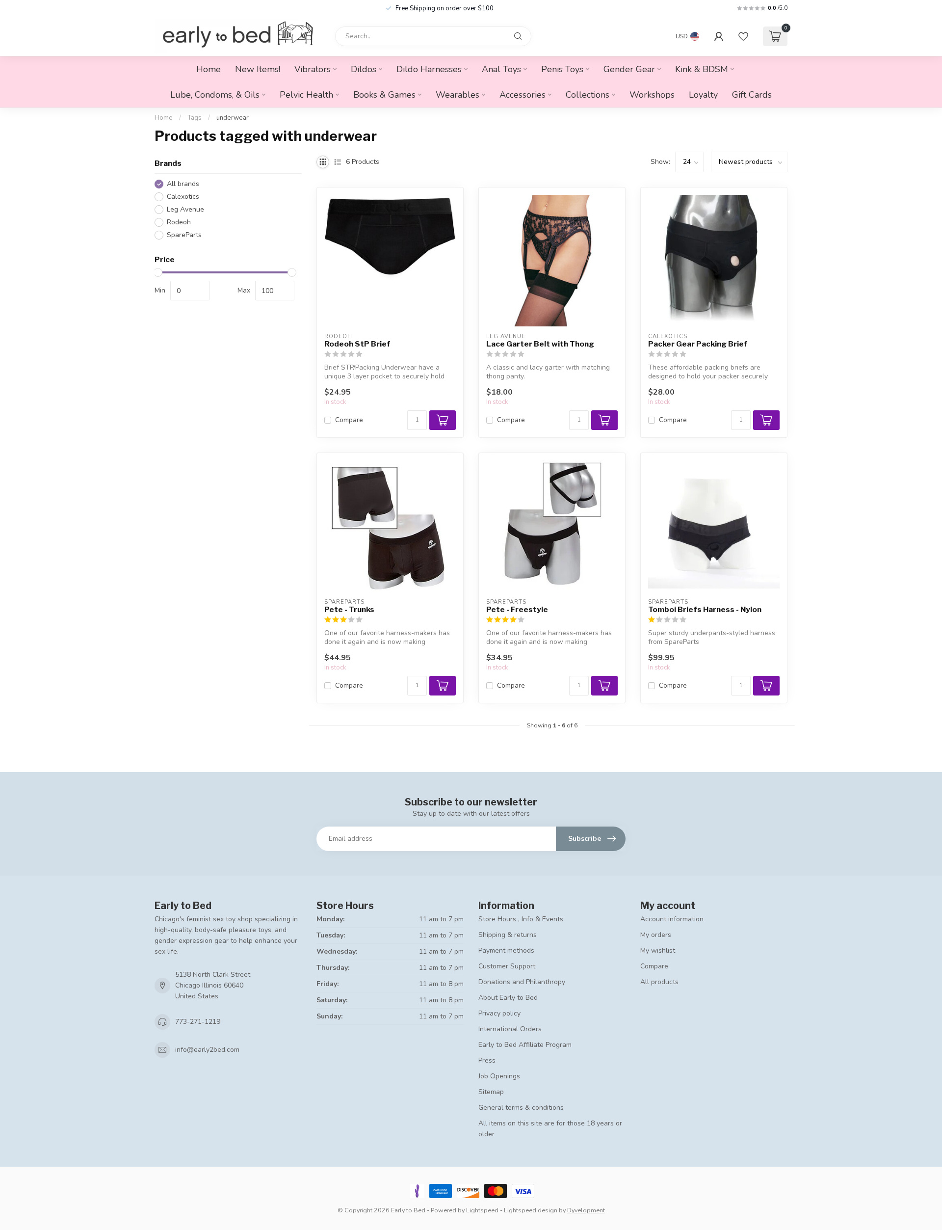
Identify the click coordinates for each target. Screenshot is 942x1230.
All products (659, 982)
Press (487, 1060)
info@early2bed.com (207, 1049)
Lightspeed (482, 1210)
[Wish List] (743, 36)
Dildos (363, 69)
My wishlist (657, 950)
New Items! (257, 69)
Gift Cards (752, 95)
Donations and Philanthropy (521, 982)
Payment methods (506, 950)
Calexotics (183, 196)
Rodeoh (179, 222)
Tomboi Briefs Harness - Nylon (704, 609)
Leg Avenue (185, 209)
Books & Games (384, 95)
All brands (183, 183)
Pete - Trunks (349, 609)
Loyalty (703, 95)
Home (208, 69)
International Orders (510, 1029)
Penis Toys (562, 69)
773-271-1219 (197, 1021)
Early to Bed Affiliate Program (525, 1044)
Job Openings (499, 1076)
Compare (349, 420)
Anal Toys (501, 69)
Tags (194, 117)
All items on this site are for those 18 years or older (550, 1129)
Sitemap (491, 1091)
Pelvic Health (306, 95)
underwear (232, 117)
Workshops (652, 95)
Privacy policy (499, 1013)
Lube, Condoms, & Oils (215, 95)
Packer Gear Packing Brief (698, 344)
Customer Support (506, 966)
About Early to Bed (508, 997)
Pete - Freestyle (517, 609)
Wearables (457, 95)
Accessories (522, 95)
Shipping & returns (507, 934)
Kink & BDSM (701, 69)
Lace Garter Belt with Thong (540, 344)
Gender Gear (629, 69)
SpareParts (184, 235)
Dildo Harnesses (429, 69)
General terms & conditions (521, 1107)
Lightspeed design (530, 1210)
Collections (587, 95)
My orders (655, 934)
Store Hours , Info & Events (520, 919)
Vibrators (312, 69)
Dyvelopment (586, 1210)
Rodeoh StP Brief (357, 344)
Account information (672, 919)
